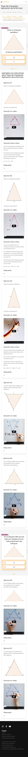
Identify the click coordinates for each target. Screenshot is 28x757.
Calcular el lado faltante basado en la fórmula (12, 12)
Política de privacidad (8, 743)
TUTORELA (5, 2)
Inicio (3, 16)
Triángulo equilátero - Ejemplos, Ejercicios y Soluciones (14, 18)
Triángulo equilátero (18, 17)
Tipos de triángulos (7, 17)
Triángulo (20, 16)
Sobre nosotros (6, 734)
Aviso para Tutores (7, 745)
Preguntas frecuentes (8, 738)
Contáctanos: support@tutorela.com (13, 749)
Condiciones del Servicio (9, 741)
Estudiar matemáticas (11, 16)
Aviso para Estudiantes (8, 747)
